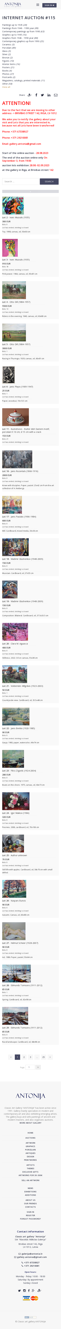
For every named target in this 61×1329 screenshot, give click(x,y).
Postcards (8, 77)
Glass (6, 51)
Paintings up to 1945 (14, 24)
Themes (30, 1168)
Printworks (30, 1160)
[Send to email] (55, 95)
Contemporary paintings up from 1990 (23, 31)
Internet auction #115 (28, 17)
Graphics (30, 1146)
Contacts (30, 1207)
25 (43, 1057)
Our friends (30, 1203)
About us (31, 1200)
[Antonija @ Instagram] (24, 1291)
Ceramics (8, 44)
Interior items (11, 64)
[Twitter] (42, 95)
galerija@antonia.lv (32, 1253)
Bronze (7, 57)
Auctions (30, 1138)
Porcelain (9, 47)
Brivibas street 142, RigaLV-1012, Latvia (30, 1245)
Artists (31, 1165)
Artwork (30, 1143)
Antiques (31, 1153)
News (30, 1188)
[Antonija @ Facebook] (29, 1291)
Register (30, 1215)
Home (30, 1133)
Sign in (30, 1212)
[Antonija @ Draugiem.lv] (39, 1291)
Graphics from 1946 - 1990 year (20, 38)
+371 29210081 (32, 1265)
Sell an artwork (31, 1180)
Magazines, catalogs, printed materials (23, 80)
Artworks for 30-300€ (30, 1175)
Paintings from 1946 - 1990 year (20, 28)
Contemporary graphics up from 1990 (23, 41)
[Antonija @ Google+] (33, 1291)
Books (7, 70)
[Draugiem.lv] (29, 95)
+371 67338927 (32, 1262)
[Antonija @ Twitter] (19, 1291)
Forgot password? (30, 1219)
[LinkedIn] (49, 95)
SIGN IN (49, 5)
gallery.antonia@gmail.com (32, 1257)
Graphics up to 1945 (14, 34)
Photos (8, 73)
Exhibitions (30, 1191)
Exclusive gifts (30, 1172)
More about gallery (30, 1123)
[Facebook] (36, 95)
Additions (30, 1195)
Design (30, 1156)
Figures (8, 60)
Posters (8, 67)
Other (7, 83)
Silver (6, 54)
